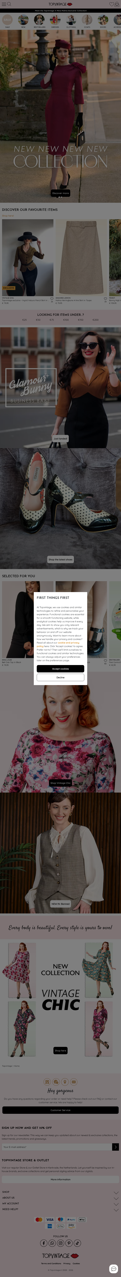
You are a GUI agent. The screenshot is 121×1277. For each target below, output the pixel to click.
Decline (60, 677)
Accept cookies (60, 668)
